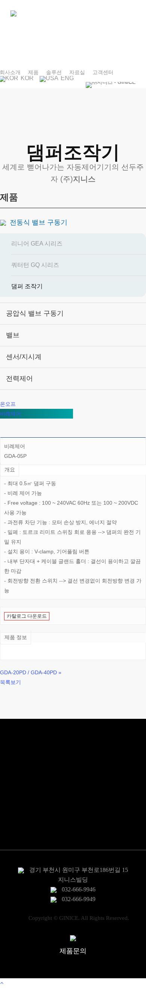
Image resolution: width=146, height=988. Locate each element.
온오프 (8, 404)
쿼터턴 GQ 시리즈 (35, 265)
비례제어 (10, 414)
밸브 (12, 335)
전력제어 (19, 378)
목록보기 (10, 682)
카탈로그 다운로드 (27, 616)
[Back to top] (73, 983)
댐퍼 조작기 (27, 286)
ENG (66, 78)
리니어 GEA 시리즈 (37, 243)
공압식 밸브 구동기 (35, 313)
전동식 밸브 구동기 (38, 222)
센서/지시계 (24, 357)
